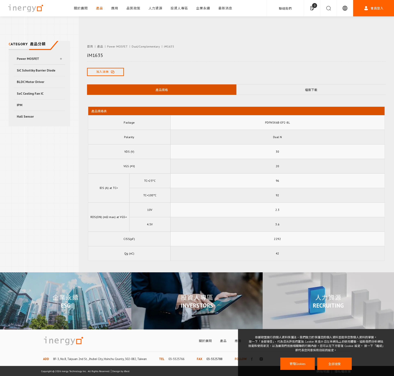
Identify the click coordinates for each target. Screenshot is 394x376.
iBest (126, 371)
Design (116, 371)
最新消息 (225, 8)
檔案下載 (311, 90)
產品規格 (162, 90)
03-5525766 (176, 359)
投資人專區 (179, 8)
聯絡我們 (285, 8)
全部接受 (334, 364)
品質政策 (133, 8)
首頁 (90, 46)
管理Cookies (298, 364)
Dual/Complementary (146, 46)
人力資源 (156, 8)
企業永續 (203, 8)
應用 (114, 8)
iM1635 (169, 46)
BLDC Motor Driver (30, 82)
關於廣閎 (81, 8)
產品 (99, 8)
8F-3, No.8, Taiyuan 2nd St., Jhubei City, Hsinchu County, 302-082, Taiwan (100, 359)
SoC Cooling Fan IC (30, 93)
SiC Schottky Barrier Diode (36, 70)
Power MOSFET (28, 59)
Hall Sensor (25, 116)
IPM (19, 105)
